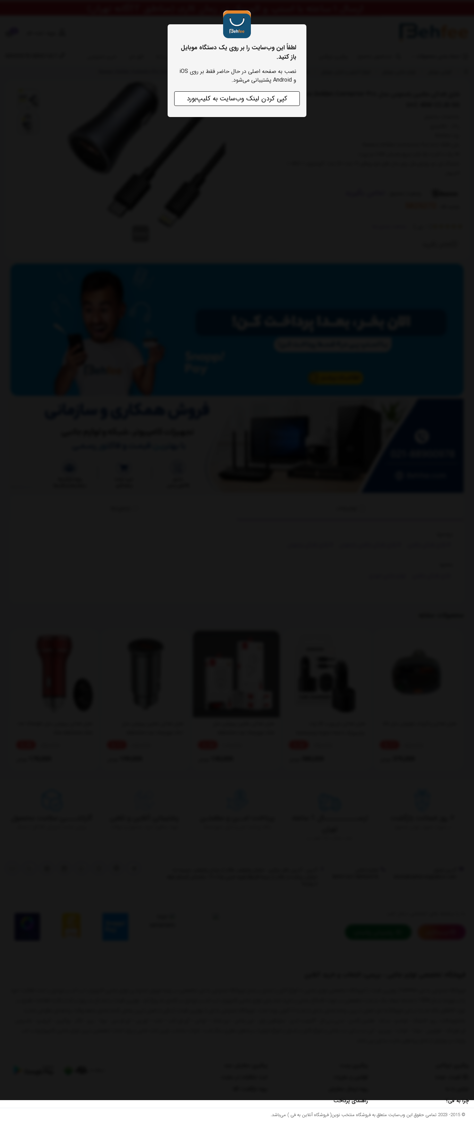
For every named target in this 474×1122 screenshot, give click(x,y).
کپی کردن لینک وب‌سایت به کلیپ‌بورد (237, 98)
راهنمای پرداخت (350, 1101)
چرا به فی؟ (457, 1101)
